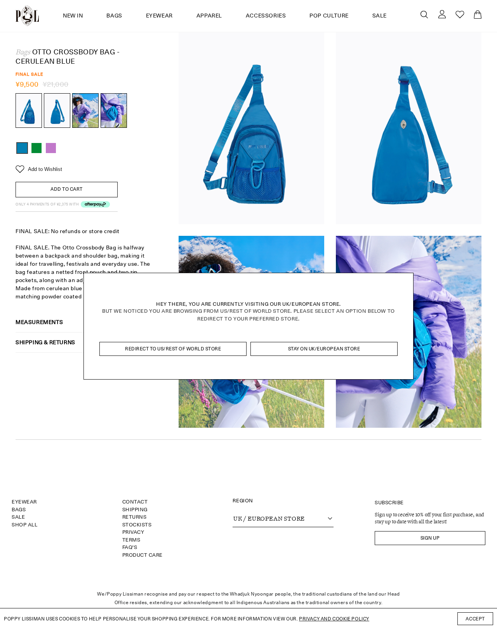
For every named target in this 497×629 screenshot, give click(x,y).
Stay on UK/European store (324, 348)
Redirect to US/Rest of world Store (173, 348)
